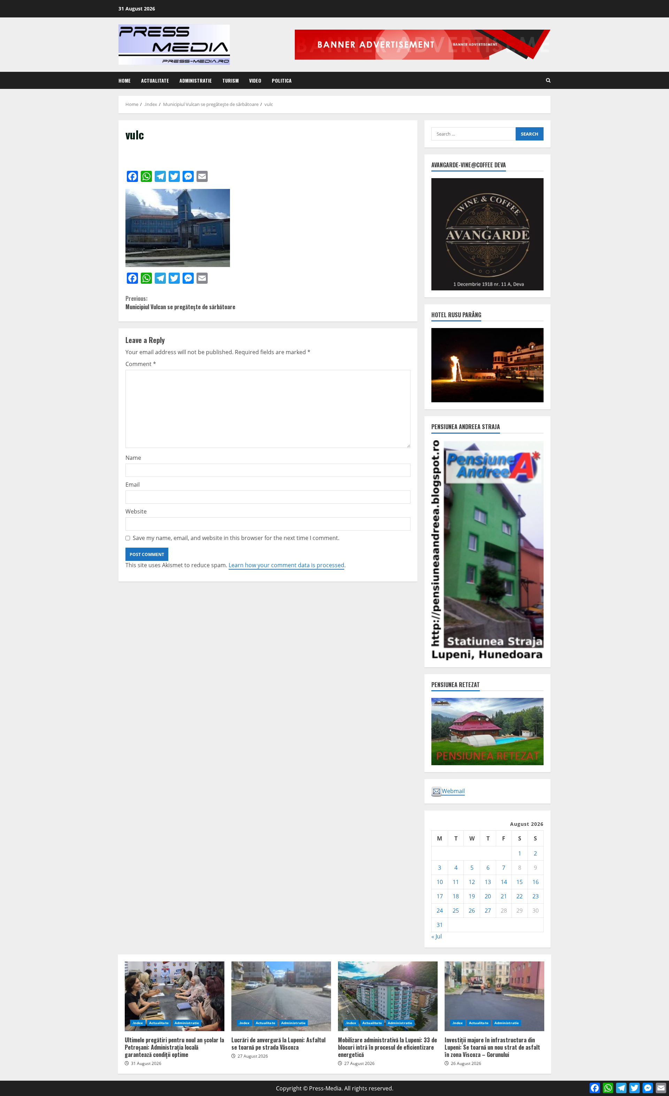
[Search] (548, 80)
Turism (230, 80)
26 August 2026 (466, 1063)
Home (124, 80)
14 (504, 882)
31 (440, 925)
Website (136, 511)
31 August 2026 (146, 1063)
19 (472, 896)
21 (504, 896)
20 (488, 896)
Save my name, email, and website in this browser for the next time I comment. (236, 538)
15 (519, 882)
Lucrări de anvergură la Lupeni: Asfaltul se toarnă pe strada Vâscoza (281, 996)
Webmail (453, 791)
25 (456, 910)
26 (472, 910)
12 (472, 882)
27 (488, 910)
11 (456, 882)
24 (440, 910)
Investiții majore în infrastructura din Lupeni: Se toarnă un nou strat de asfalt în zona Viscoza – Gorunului (494, 996)
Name (133, 458)
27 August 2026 (253, 1056)
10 (440, 882)
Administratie (195, 80)
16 (535, 882)
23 (535, 896)
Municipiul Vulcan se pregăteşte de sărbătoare (180, 302)
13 (488, 882)
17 (440, 896)
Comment (140, 364)
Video (255, 80)
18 (456, 896)
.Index (137, 1022)
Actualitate (155, 80)
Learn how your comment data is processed (286, 565)
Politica (282, 80)
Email (132, 484)
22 (519, 896)
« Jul (436, 936)
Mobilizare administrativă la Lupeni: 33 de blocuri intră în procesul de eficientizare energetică (388, 996)
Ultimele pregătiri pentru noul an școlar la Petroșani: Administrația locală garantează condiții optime (174, 996)
